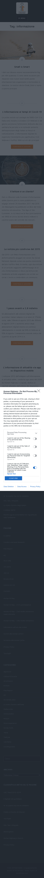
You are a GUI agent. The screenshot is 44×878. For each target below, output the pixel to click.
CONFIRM (13, 478)
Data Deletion (9, 486)
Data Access (22, 486)
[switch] (35, 439)
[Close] (39, 391)
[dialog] (22, 439)
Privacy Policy (35, 486)
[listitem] (22, 433)
